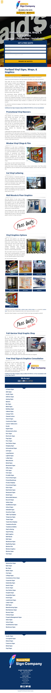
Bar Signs (8, 404)
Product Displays (10, 482)
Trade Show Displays (11, 522)
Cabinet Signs (9, 411)
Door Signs (9, 433)
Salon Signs (9, 619)
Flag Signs (9, 438)
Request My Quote (25, 61)
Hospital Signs (10, 592)
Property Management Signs (14, 617)
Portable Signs (10, 475)
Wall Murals (9, 536)
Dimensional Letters (11, 431)
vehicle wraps (31, 309)
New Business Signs (11, 610)
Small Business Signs (12, 624)
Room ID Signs (10, 500)
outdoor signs (24, 309)
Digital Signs (9, 428)
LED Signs (8, 450)
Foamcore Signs (10, 643)
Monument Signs (10, 465)
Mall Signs (9, 605)
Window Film (9, 546)
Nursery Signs (10, 612)
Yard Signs (9, 553)
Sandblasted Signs (11, 504)
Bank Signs (9, 565)
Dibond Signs (9, 641)
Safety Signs (9, 502)
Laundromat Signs (11, 600)
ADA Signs (9, 392)
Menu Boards (9, 460)
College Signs (9, 575)
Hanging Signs (10, 445)
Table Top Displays (11, 514)
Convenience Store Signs (13, 578)
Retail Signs (9, 495)
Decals (7, 426)
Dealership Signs (10, 583)
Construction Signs (11, 421)
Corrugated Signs (11, 638)
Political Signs (10, 615)
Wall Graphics (9, 534)
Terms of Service (25, 680)
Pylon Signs (9, 487)
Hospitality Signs (10, 595)
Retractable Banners (11, 497)
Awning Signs (9, 399)
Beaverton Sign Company (25, 677)
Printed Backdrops (11, 480)
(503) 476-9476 (26, 10)
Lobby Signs (9, 458)
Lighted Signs (9, 455)
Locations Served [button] (25, 683)
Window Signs (10, 551)
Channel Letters (10, 416)
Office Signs (9, 468)
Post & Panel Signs (11, 477)
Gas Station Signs (11, 443)
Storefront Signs (10, 512)
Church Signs (9, 419)
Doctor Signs (9, 587)
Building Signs (10, 409)
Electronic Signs (10, 436)
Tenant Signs (9, 519)
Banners (8, 401)
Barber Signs (9, 570)
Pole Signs (9, 472)
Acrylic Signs (9, 394)
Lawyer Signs (9, 602)
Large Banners (10, 453)
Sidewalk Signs (10, 509)
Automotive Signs (11, 563)
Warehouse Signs (10, 541)
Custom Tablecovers (11, 423)
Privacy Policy (25, 678)
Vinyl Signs (9, 648)
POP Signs (9, 470)
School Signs (9, 507)
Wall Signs (9, 539)
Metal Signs (9, 463)
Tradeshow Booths (11, 524)
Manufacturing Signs (11, 607)
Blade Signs (9, 406)
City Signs (8, 573)
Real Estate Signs (10, 490)
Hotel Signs (9, 597)
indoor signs (18, 309)
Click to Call (21, 12)
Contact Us (31, 12)
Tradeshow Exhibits (11, 527)
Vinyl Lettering (10, 529)
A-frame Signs (10, 389)
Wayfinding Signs (10, 544)
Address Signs (10, 396)
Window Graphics (10, 549)
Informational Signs (11, 448)
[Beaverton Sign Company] (25, 661)
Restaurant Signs (10, 492)
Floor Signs (9, 441)
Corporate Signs (10, 580)
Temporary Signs (10, 517)
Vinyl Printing (9, 531)
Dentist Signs (9, 585)
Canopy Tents (9, 414)
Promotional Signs (11, 485)
